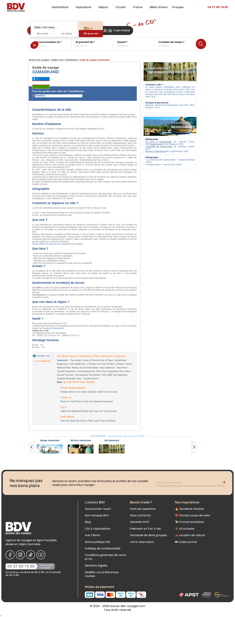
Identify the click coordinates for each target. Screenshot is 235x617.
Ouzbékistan (72, 60)
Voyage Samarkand (49, 440)
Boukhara (40, 95)
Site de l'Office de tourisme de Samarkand (51, 244)
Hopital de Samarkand (53, 328)
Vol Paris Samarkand (80, 440)
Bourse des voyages (39, 60)
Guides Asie (57, 60)
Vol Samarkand (111, 440)
